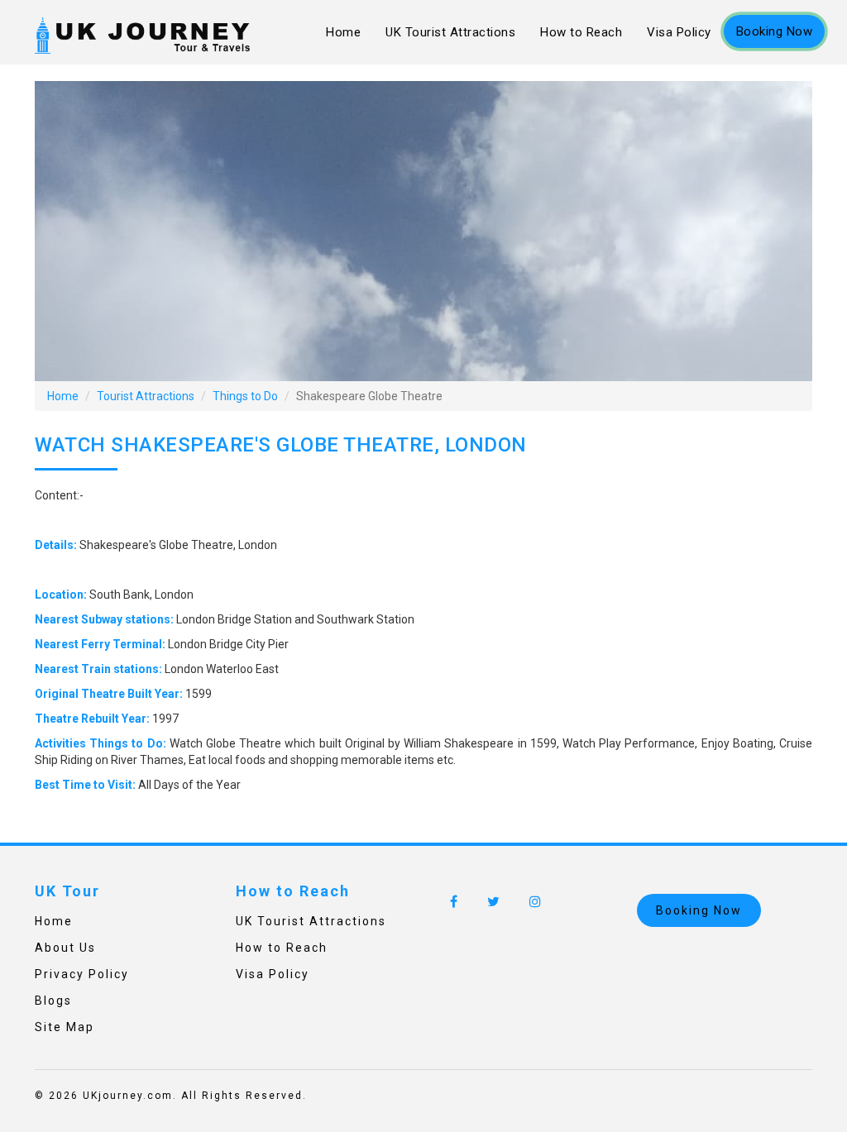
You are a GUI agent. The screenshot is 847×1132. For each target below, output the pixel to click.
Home (343, 32)
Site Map (64, 1027)
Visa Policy (679, 32)
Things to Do (245, 396)
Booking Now (774, 31)
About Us (65, 947)
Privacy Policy (82, 974)
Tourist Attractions (145, 396)
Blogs (53, 1000)
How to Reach (581, 32)
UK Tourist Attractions (450, 32)
